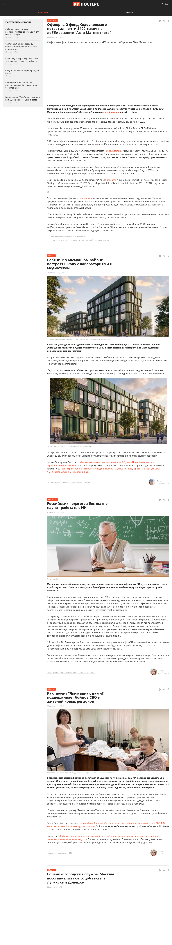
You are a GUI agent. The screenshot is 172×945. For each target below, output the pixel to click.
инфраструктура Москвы (58, 482)
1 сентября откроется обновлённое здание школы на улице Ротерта (96, 468)
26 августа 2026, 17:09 (55, 273)
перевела (111, 179)
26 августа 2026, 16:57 (55, 706)
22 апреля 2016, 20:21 (55, 37)
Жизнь (129, 12)
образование (76, 482)
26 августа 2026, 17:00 (55, 512)
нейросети (83, 672)
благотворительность (57, 853)
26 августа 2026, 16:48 (55, 887)
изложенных (83, 198)
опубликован (112, 112)
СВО (70, 853)
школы (88, 482)
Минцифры (53, 672)
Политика (43, 12)
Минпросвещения (68, 672)
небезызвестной (113, 150)
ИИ (92, 672)
